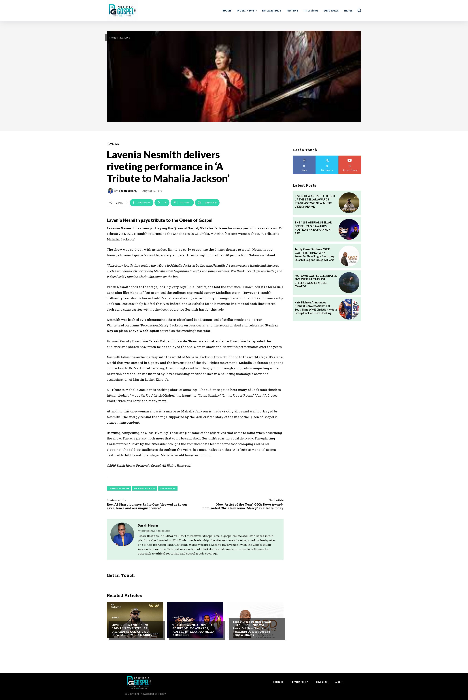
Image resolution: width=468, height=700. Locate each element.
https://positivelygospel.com (154, 530)
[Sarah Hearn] (111, 191)
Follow (327, 157)
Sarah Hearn (128, 190)
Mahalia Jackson (144, 488)
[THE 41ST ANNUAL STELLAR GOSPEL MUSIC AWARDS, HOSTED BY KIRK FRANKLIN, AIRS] (195, 620)
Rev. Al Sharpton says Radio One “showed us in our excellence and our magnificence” (147, 506)
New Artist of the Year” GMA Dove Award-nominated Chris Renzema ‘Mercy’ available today (243, 506)
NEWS (115, 618)
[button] (359, 10)
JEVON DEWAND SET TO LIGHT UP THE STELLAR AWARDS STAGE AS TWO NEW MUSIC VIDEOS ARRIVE (133, 630)
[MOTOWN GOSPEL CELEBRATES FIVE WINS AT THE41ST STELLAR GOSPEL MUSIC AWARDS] (349, 282)
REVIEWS (124, 37)
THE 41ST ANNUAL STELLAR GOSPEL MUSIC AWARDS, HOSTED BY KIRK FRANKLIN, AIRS (193, 630)
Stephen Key (168, 488)
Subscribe (350, 157)
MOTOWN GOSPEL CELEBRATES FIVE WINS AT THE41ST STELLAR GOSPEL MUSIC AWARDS (316, 281)
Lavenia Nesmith (119, 488)
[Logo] (138, 10)
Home (113, 37)
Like (304, 157)
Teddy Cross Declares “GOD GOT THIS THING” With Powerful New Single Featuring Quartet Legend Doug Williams (252, 628)
